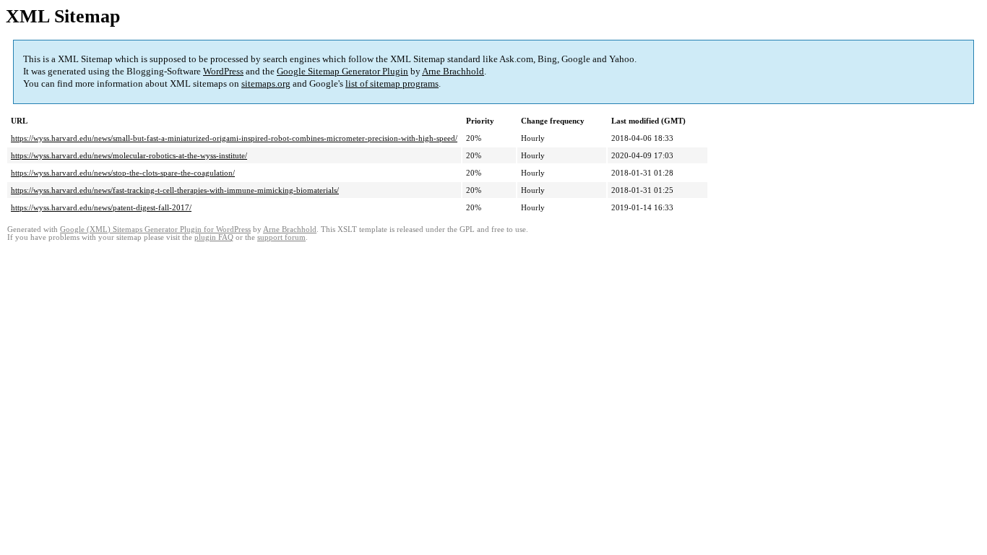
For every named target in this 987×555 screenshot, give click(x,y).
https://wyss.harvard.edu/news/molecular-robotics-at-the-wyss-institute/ (129, 155)
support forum (281, 237)
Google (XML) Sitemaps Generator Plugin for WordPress (155, 229)
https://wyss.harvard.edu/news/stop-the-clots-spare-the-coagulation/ (123, 172)
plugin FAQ (213, 237)
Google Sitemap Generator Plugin (342, 71)
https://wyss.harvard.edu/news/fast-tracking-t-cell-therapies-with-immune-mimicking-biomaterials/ (175, 190)
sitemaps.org (265, 83)
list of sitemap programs (392, 83)
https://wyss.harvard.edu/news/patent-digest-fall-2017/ (101, 207)
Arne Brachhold (453, 71)
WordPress (223, 71)
